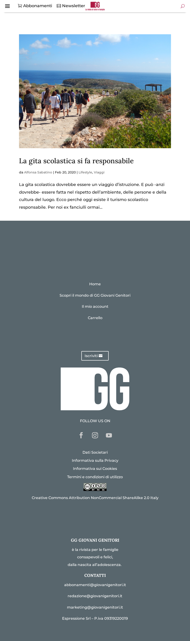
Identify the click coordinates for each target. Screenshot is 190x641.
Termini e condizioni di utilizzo (95, 477)
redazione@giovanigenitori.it (95, 596)
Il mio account (95, 306)
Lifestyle (85, 172)
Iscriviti (91, 356)
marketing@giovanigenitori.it (95, 607)
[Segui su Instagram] (95, 435)
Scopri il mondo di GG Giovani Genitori (95, 295)
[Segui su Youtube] (109, 435)
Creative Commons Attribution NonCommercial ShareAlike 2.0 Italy (95, 498)
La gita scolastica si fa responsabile (76, 160)
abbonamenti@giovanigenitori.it (95, 585)
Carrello (95, 318)
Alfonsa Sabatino (38, 172)
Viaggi (99, 172)
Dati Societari (95, 452)
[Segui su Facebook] (81, 435)
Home (95, 284)
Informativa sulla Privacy (95, 460)
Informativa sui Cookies (95, 468)
